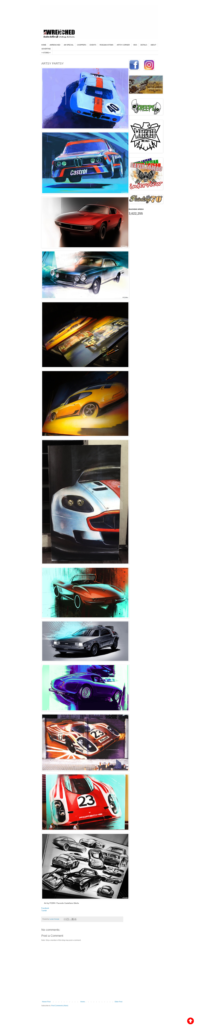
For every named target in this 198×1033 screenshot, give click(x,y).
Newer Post (46, 1002)
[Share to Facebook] (72, 919)
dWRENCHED (55, 45)
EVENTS (93, 45)
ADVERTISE (46, 49)
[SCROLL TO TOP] (190, 1021)
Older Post (118, 1002)
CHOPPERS (81, 45)
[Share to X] (70, 919)
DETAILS (143, 45)
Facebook (45, 908)
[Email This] (65, 919)
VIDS (135, 45)
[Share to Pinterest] (75, 919)
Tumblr (44, 911)
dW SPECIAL (69, 45)
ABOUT (153, 45)
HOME (43, 45)
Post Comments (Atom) (59, 1006)
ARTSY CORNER (123, 45)
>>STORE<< (46, 53)
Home (82, 1002)
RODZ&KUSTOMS (106, 45)
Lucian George (54, 919)
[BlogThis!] (67, 919)
